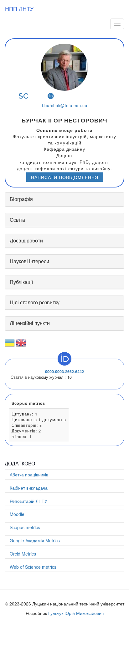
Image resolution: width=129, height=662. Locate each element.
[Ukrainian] (10, 345)
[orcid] (51, 95)
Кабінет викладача (29, 488)
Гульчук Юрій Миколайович (76, 613)
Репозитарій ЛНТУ (28, 501)
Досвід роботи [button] (26, 240)
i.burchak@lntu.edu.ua (64, 105)
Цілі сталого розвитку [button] (34, 302)
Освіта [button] (17, 219)
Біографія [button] (21, 199)
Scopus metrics (25, 527)
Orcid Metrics (23, 554)
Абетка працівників (29, 474)
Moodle (17, 514)
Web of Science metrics (33, 567)
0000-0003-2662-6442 (64, 371)
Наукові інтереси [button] (29, 261)
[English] (21, 345)
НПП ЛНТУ (19, 8)
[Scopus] (23, 95)
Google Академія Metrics (35, 540)
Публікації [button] (21, 281)
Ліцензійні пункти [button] (30, 323)
